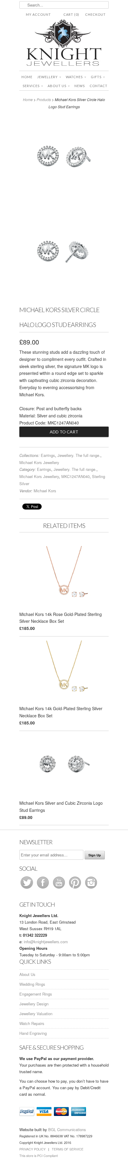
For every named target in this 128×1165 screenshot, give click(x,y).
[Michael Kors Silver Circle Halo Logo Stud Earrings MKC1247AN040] (64, 157)
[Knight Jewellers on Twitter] (27, 888)
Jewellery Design (34, 1004)
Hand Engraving (33, 1033)
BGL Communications (67, 1129)
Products (44, 99)
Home (26, 77)
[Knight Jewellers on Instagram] (91, 888)
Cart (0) (71, 14)
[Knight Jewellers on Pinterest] (76, 888)
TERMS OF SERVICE (67, 1149)
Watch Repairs (31, 1023)
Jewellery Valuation (35, 1013)
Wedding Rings (32, 984)
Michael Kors (45, 490)
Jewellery (49, 77)
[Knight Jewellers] (64, 43)
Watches (76, 77)
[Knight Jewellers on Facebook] (43, 888)
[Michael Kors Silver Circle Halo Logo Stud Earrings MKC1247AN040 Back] (64, 252)
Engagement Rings (35, 994)
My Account (38, 14)
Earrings (48, 455)
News (79, 86)
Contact (98, 86)
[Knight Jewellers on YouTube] (59, 888)
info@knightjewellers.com (46, 941)
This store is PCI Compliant (38, 1155)
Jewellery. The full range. (78, 455)
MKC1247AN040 (75, 476)
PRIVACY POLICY (32, 1149)
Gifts (98, 77)
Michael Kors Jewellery (39, 462)
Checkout (95, 14)
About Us (59, 86)
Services (33, 86)
